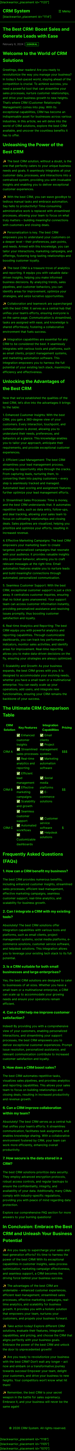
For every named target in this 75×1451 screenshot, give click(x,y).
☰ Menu (64, 11)
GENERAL (32, 44)
